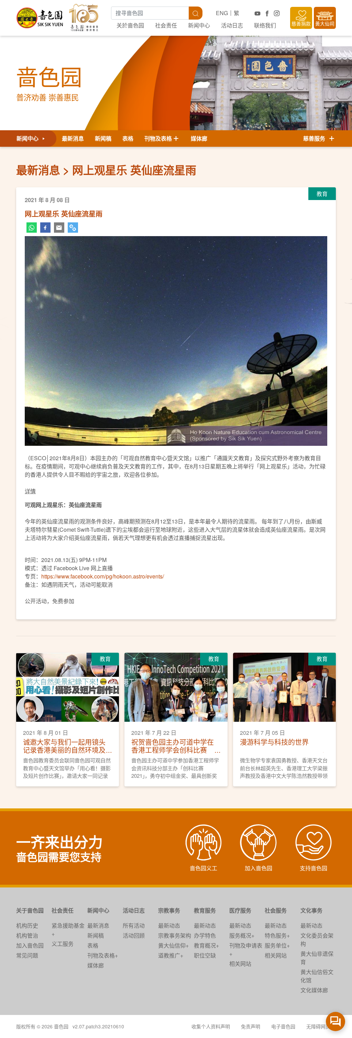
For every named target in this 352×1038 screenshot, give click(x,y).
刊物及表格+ (102, 955)
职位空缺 (205, 955)
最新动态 (169, 925)
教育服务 (205, 910)
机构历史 (27, 925)
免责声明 (250, 1026)
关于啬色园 (30, 910)
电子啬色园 (283, 1026)
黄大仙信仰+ (173, 945)
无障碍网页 (318, 1026)
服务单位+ (277, 945)
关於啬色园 (130, 25)
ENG (222, 13)
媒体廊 (199, 138)
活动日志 (232, 25)
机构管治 (27, 935)
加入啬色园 (30, 945)
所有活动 (134, 925)
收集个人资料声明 (210, 1026)
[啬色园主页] (40, 15)
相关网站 (240, 964)
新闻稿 (103, 138)
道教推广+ (170, 955)
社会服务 (276, 910)
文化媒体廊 (314, 990)
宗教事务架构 (174, 935)
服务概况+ (241, 935)
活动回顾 (134, 935)
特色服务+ (277, 935)
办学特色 (205, 935)
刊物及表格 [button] (158, 138)
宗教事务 (169, 910)
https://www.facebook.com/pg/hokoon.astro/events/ (102, 576)
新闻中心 (199, 25)
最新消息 (73, 138)
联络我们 (265, 25)
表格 (127, 138)
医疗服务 (240, 910)
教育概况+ (206, 945)
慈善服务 (315, 138)
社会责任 (166, 25)
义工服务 (63, 944)
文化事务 (311, 910)
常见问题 (27, 955)
